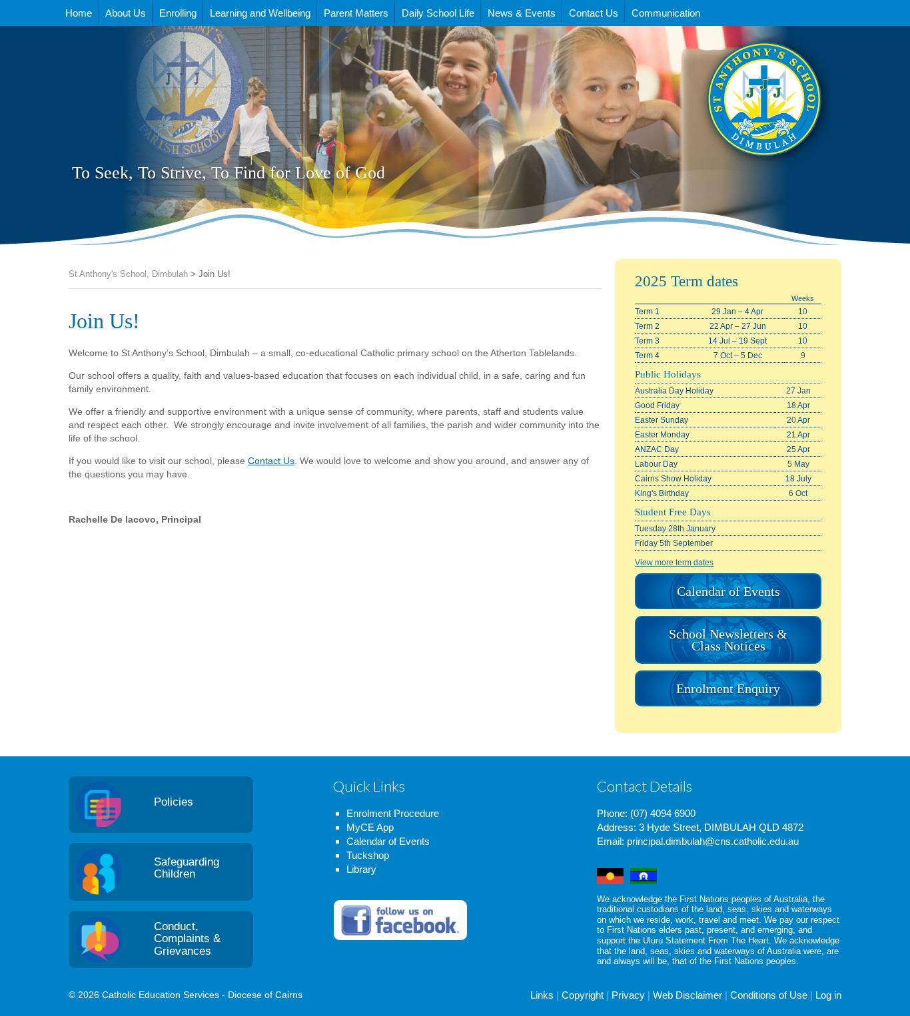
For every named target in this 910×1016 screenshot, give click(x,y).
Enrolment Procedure (392, 813)
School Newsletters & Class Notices (728, 640)
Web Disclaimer (687, 995)
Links (542, 995)
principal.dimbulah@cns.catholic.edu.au (713, 841)
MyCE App (370, 827)
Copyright (583, 995)
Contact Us (271, 460)
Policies (173, 802)
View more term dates (674, 562)
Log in (828, 995)
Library (361, 869)
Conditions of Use (768, 995)
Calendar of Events (728, 591)
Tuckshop (367, 855)
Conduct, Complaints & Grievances (187, 938)
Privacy (628, 995)
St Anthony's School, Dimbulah (698, 132)
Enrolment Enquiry (728, 688)
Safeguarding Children (186, 868)
